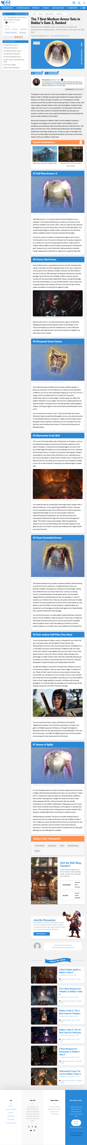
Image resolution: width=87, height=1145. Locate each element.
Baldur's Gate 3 (8, 8)
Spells (37, 851)
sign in (62, 945)
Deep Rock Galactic (23, 8)
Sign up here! (70, 947)
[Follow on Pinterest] (34, 1130)
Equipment (60, 14)
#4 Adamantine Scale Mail (12, 54)
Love (8, 29)
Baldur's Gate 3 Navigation (12, 68)
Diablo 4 (46, 8)
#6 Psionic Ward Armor (11, 48)
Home (34, 14)
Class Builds (39, 846)
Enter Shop (67, 885)
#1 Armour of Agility (10, 65)
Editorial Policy (10, 1116)
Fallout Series (59, 8)
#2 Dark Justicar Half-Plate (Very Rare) (14, 61)
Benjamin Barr (78, 89)
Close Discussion (41, 934)
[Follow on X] (29, 1126)
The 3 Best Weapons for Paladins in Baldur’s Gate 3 (70, 991)
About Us (11, 1106)
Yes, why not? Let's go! (77, 885)
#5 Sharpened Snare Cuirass (12, 51)
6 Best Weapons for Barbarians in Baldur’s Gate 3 (69, 1052)
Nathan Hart (11, 22)
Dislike (24, 29)
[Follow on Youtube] (31, 1130)
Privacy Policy (11, 1119)
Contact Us (11, 1113)
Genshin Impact (73, 8)
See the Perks (76, 1123)
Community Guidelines (11, 1109)
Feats (62, 846)
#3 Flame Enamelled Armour (12, 57)
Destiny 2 (37, 8)
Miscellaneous (73, 846)
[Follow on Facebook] (32, 1126)
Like (16, 29)
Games (41, 14)
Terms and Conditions (11, 1123)
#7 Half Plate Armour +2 (11, 45)
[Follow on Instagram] (35, 1126)
